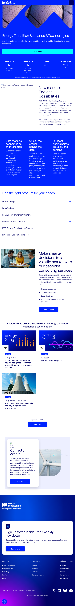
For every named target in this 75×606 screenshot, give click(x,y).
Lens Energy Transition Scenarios (17, 215)
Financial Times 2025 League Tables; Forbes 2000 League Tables (43, 77)
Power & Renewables (8, 565)
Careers (62, 572)
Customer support (38, 575)
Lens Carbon (8, 208)
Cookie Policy (30, 591)
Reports (4, 578)
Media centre (64, 568)
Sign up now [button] (15, 549)
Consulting (5, 572)
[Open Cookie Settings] (4, 601)
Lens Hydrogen (9, 201)
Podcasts (35, 572)
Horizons (35, 568)
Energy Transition (7, 568)
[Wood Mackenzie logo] (8, 2)
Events (4, 575)
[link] (37, 506)
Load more (37, 424)
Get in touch (37, 51)
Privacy (15, 591)
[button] (66, 3)
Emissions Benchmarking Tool (15, 234)
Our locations (64, 575)
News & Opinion (37, 565)
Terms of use (6, 591)
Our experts (64, 578)
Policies (21, 591)
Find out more (49, 309)
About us (63, 565)
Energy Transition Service (13, 221)
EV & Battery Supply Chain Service (17, 228)
